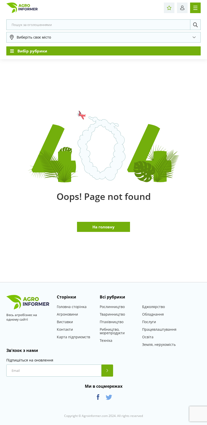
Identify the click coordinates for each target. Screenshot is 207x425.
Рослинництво (112, 306)
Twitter (109, 397)
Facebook (98, 397)
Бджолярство (153, 306)
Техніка (106, 340)
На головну (103, 226)
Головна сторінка (72, 306)
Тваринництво (112, 314)
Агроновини (67, 314)
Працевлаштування (159, 329)
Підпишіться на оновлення (29, 360)
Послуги (149, 321)
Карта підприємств (73, 337)
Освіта (147, 337)
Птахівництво (111, 321)
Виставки (65, 321)
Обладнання (153, 314)
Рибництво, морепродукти (112, 331)
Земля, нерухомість (159, 344)
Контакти (65, 329)
